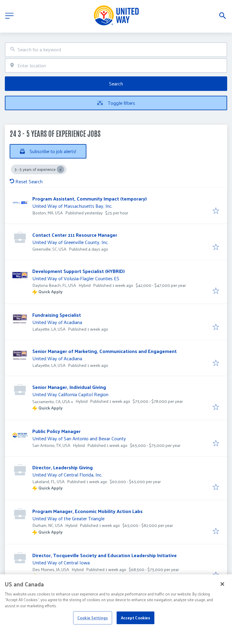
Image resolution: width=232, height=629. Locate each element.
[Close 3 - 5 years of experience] (60, 169)
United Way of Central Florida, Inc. (67, 474)
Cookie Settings (92, 617)
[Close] (222, 584)
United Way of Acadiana (57, 322)
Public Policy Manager (56, 431)
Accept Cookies (135, 617)
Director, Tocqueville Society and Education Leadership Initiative (104, 555)
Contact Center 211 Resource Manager (74, 234)
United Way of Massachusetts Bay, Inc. (72, 205)
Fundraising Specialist (56, 314)
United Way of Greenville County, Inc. (70, 242)
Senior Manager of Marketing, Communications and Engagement (104, 351)
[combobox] (116, 49)
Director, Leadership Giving (62, 467)
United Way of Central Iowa (61, 562)
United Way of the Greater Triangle (68, 518)
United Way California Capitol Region (70, 394)
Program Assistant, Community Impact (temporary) (89, 198)
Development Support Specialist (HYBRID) (78, 271)
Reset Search (29, 181)
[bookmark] (216, 211)
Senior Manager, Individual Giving (69, 387)
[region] (116, 601)
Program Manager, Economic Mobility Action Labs (87, 511)
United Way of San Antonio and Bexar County (79, 438)
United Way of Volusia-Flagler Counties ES (75, 278)
